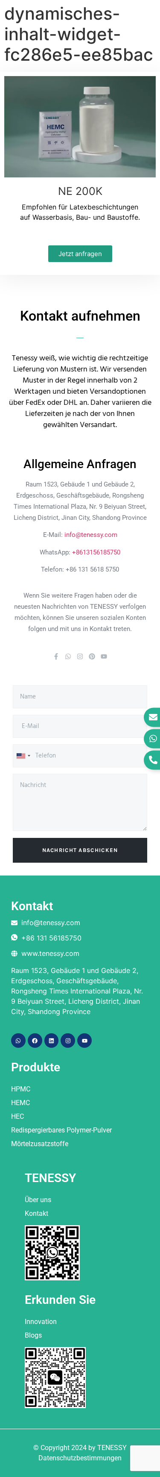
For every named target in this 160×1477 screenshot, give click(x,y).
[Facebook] (35, 1040)
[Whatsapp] (68, 656)
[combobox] (23, 756)
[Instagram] (80, 656)
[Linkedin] (51, 1040)
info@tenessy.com (90, 535)
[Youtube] (104, 656)
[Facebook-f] (56, 656)
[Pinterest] (92, 656)
